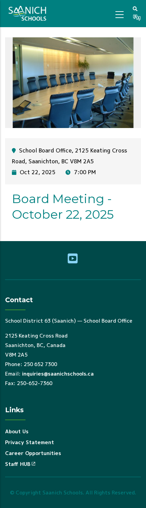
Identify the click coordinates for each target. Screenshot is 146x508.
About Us (17, 431)
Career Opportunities (33, 453)
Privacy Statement (29, 442)
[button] (135, 8)
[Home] (28, 13)
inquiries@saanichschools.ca (58, 373)
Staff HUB (17, 464)
